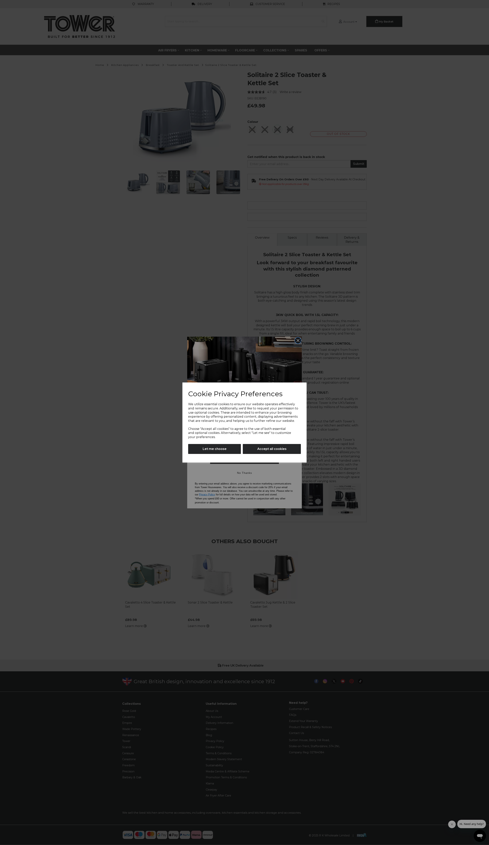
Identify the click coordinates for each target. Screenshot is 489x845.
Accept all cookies (272, 449)
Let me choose (215, 449)
